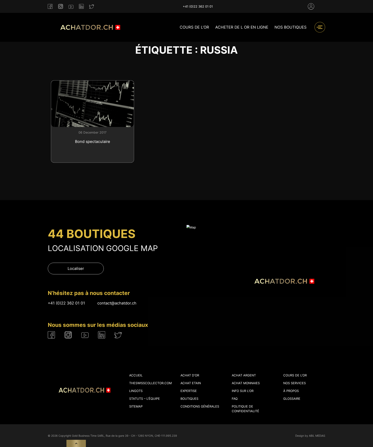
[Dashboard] (311, 6)
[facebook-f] (50, 6)
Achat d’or (189, 375)
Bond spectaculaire (92, 141)
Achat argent (244, 375)
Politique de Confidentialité (245, 408)
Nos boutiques (291, 27)
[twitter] (91, 6)
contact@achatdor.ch (116, 303)
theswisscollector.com (150, 383)
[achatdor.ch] (89, 27)
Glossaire (291, 399)
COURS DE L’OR (194, 27)
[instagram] (60, 6)
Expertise (188, 391)
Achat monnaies (246, 383)
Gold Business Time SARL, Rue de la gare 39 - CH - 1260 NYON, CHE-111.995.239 (124, 435)
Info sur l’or (243, 391)
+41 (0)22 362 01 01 (198, 6)
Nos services (294, 383)
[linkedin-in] (81, 6)
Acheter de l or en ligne (241, 27)
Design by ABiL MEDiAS (310, 435)
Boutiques (189, 399)
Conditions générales (199, 406)
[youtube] (71, 6)
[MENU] (319, 27)
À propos (291, 391)
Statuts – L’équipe (144, 399)
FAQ (235, 399)
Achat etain (190, 383)
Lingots (136, 391)
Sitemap (136, 406)
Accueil (136, 375)
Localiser (76, 268)
